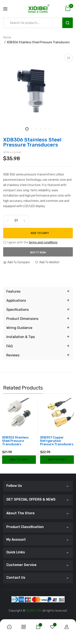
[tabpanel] (38, 89)
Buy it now (38, 252)
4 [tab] (40, 129)
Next (69, 438)
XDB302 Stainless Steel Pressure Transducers (15, 441)
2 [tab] (31, 129)
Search (67, 23)
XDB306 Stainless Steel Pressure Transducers (32, 142)
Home (7, 37)
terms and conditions (43, 242)
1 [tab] (27, 129)
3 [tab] (36, 129)
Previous (6, 438)
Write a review (12, 152)
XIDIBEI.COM (34, 610)
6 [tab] (49, 129)
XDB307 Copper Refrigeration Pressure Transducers (56, 441)
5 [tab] (44, 129)
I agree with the (32, 242)
